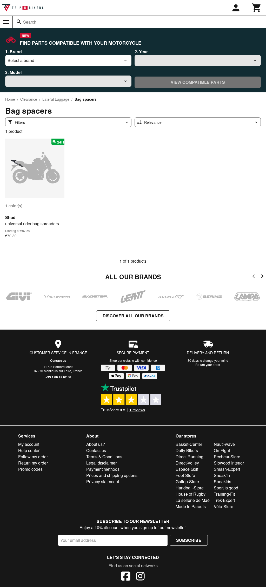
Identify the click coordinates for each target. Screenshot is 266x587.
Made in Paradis (191, 506)
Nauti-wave (224, 444)
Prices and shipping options (111, 475)
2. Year (141, 51)
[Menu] (6, 22)
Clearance (28, 99)
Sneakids (222, 481)
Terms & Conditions (104, 457)
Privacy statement (102, 481)
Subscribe (188, 540)
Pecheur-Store (227, 457)
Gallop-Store (187, 481)
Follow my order (33, 457)
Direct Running (189, 457)
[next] (262, 277)
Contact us (58, 360)
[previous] (253, 277)
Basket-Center (189, 444)
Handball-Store (190, 488)
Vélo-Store (223, 506)
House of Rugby (190, 494)
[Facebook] (126, 577)
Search (29, 22)
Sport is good (226, 488)
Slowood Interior (229, 463)
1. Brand (13, 51)
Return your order (207, 364)
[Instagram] (140, 577)
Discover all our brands (133, 316)
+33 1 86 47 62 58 (58, 377)
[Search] (19, 22)
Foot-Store (185, 475)
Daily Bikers (187, 450)
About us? (95, 444)
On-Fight (222, 450)
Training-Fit (224, 494)
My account (28, 444)
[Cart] (256, 8)
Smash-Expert (227, 469)
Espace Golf (187, 469)
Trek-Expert (224, 500)
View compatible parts (198, 82)
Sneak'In (222, 475)
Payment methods (102, 469)
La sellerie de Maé (193, 500)
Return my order (33, 463)
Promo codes (30, 469)
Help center (28, 450)
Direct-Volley (187, 463)
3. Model (13, 72)
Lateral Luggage (55, 99)
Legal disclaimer (101, 463)
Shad (10, 217)
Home (10, 99)
